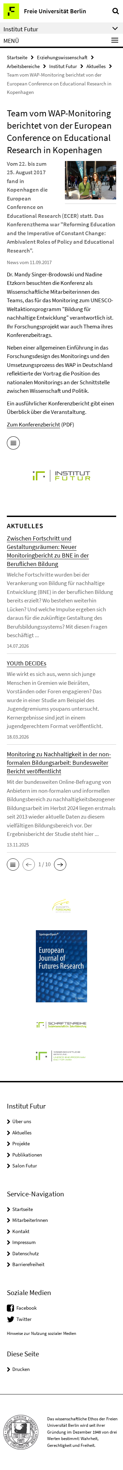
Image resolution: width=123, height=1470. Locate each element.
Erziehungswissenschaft (62, 57)
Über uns (21, 1121)
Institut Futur (63, 66)
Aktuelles (96, 66)
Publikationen (27, 1154)
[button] (13, 864)
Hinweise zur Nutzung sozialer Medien (41, 1333)
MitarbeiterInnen (30, 1220)
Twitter (23, 1319)
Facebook (26, 1308)
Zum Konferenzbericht (33, 424)
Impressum (24, 1242)
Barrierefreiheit (28, 1264)
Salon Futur (24, 1165)
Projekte (21, 1143)
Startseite (17, 57)
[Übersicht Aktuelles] (13, 444)
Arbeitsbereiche (23, 66)
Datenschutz (25, 1253)
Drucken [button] (21, 1369)
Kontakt (20, 1231)
